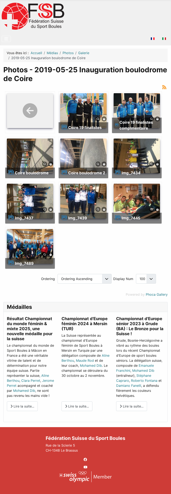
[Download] (104, 118)
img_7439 (77, 218)
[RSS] (164, 87)
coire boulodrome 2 (86, 173)
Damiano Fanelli (128, 385)
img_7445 (131, 218)
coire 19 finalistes (85, 127)
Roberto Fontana (144, 380)
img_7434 (131, 173)
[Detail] (98, 118)
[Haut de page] (164, 486)
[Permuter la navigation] (6, 39)
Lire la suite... (23, 406)
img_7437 (24, 218)
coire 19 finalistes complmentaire (136, 125)
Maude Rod (85, 360)
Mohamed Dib (24, 390)
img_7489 (24, 263)
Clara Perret (30, 380)
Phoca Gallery (157, 294)
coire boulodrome (32, 173)
